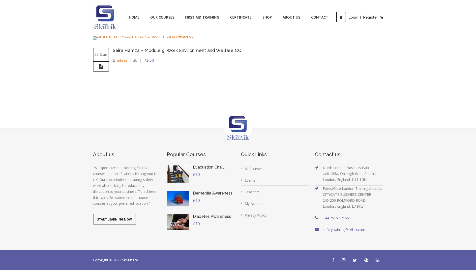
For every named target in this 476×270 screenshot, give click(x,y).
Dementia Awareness (213, 193)
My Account (254, 203)
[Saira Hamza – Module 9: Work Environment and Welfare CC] (101, 67)
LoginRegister (363, 17)
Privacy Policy (256, 215)
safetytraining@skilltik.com (344, 229)
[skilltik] (105, 17)
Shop (267, 17)
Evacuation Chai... (209, 167)
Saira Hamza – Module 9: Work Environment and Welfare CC (177, 50)
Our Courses (162, 17)
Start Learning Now (114, 219)
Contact (319, 17)
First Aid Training (202, 17)
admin (122, 60)
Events (250, 180)
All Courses (254, 168)
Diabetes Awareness (212, 216)
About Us (291, 17)
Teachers (252, 192)
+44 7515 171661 (337, 218)
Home (134, 17)
